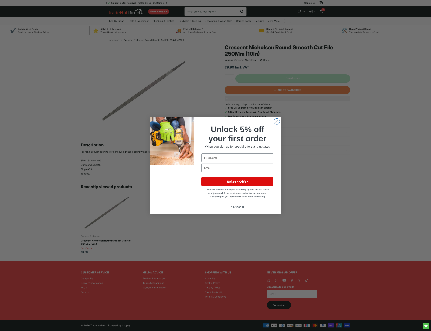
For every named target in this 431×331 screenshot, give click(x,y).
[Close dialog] (277, 121)
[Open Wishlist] (426, 326)
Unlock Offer (237, 181)
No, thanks (237, 207)
